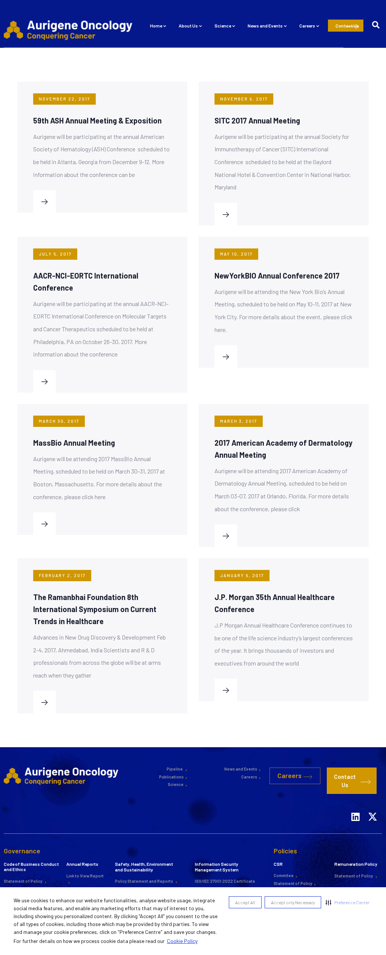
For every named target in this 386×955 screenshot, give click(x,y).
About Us (188, 25)
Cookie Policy (182, 941)
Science (222, 25)
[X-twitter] (372, 806)
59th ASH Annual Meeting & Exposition (97, 120)
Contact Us (347, 25)
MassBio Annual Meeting (74, 442)
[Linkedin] (355, 806)
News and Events (265, 25)
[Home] (69, 29)
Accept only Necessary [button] (293, 902)
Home (156, 25)
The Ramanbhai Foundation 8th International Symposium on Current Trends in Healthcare (94, 609)
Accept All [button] (245, 902)
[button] (347, 902)
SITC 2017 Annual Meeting (257, 120)
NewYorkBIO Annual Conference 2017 (277, 275)
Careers (307, 25)
